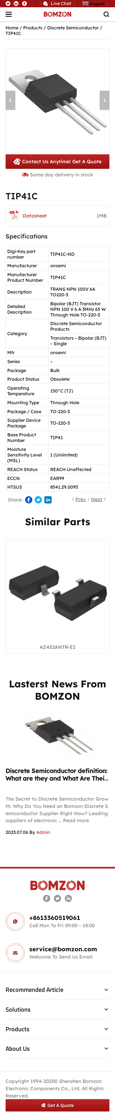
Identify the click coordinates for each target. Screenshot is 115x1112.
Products (32, 27)
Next (96, 499)
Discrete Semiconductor (73, 27)
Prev (80, 499)
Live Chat (61, 3)
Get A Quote (60, 1105)
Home (12, 27)
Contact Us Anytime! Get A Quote (62, 161)
